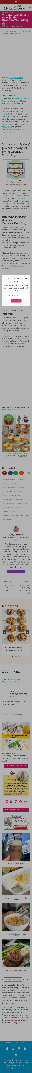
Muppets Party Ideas (11, 410)
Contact (8, 1045)
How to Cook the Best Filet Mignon (16, 971)
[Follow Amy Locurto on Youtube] (20, 571)
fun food (19, 500)
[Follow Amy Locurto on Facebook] (8, 571)
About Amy (9, 1043)
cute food (19, 492)
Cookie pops (8, 492)
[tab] (12, 656)
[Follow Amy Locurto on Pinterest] (23, 571)
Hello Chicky (23, 1068)
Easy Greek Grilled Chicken (7, 586)
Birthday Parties (9, 488)
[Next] (27, 632)
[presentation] (16, 626)
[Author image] (3, 24)
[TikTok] (7, 1048)
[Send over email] (15, 473)
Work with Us (21, 1043)
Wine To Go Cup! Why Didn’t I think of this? (24, 587)
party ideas (23, 516)
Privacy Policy (17, 1022)
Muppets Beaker (9, 512)
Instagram (21, 198)
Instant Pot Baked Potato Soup (16, 935)
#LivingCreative (9, 480)
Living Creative (22, 504)
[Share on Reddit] (21, 473)
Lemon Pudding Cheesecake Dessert (16, 899)
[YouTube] (16, 1054)
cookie (21, 488)
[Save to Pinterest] (4, 473)
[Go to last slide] (4, 632)
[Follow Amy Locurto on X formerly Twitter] (12, 571)
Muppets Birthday (10, 516)
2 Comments (19, 26)
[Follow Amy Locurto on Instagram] (16, 571)
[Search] (27, 979)
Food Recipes (8, 500)
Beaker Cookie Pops (10, 484)
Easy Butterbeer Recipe (16, 863)
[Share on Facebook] (10, 473)
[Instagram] (19, 1048)
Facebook (9, 237)
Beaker (21, 480)
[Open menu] (30, 7)
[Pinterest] (13, 1048)
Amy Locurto (11, 24)
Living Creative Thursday (12, 508)
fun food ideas (8, 504)
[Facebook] (24, 1048)
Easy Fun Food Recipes (11, 496)
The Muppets (8, 520)
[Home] (2, 12)
